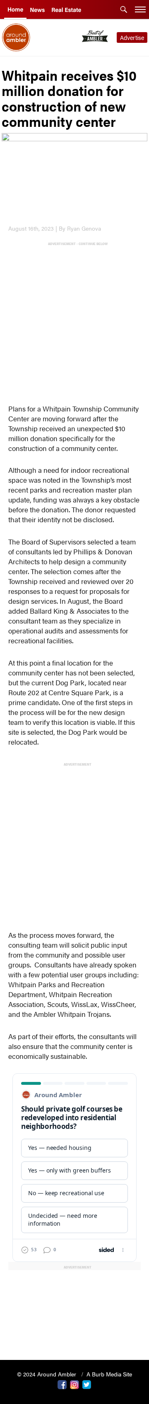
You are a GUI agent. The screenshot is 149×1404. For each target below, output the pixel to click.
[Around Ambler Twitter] (86, 1383)
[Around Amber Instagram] (74, 1383)
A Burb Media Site (109, 1374)
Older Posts (75, 1332)
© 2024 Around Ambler (47, 1374)
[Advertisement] (74, 321)
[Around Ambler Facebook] (62, 1383)
